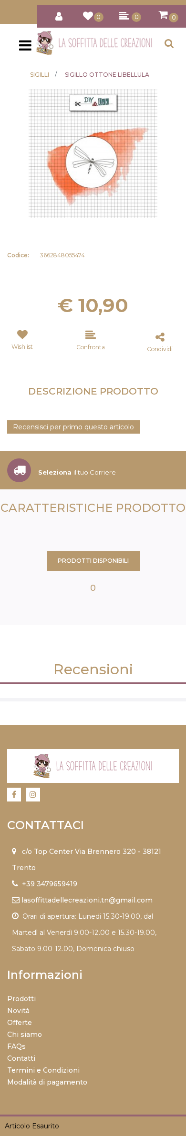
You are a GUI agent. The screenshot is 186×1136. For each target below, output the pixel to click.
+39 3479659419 (49, 884)
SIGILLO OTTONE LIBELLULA (107, 74)
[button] (93, 153)
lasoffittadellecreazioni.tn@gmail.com (87, 900)
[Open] (25, 48)
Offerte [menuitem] (19, 1022)
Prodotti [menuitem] (21, 998)
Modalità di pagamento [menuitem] (47, 1082)
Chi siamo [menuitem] (24, 1034)
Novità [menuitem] (18, 1010)
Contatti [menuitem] (21, 1058)
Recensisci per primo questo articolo (73, 427)
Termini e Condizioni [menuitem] (43, 1070)
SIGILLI (39, 74)
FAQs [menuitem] (16, 1046)
